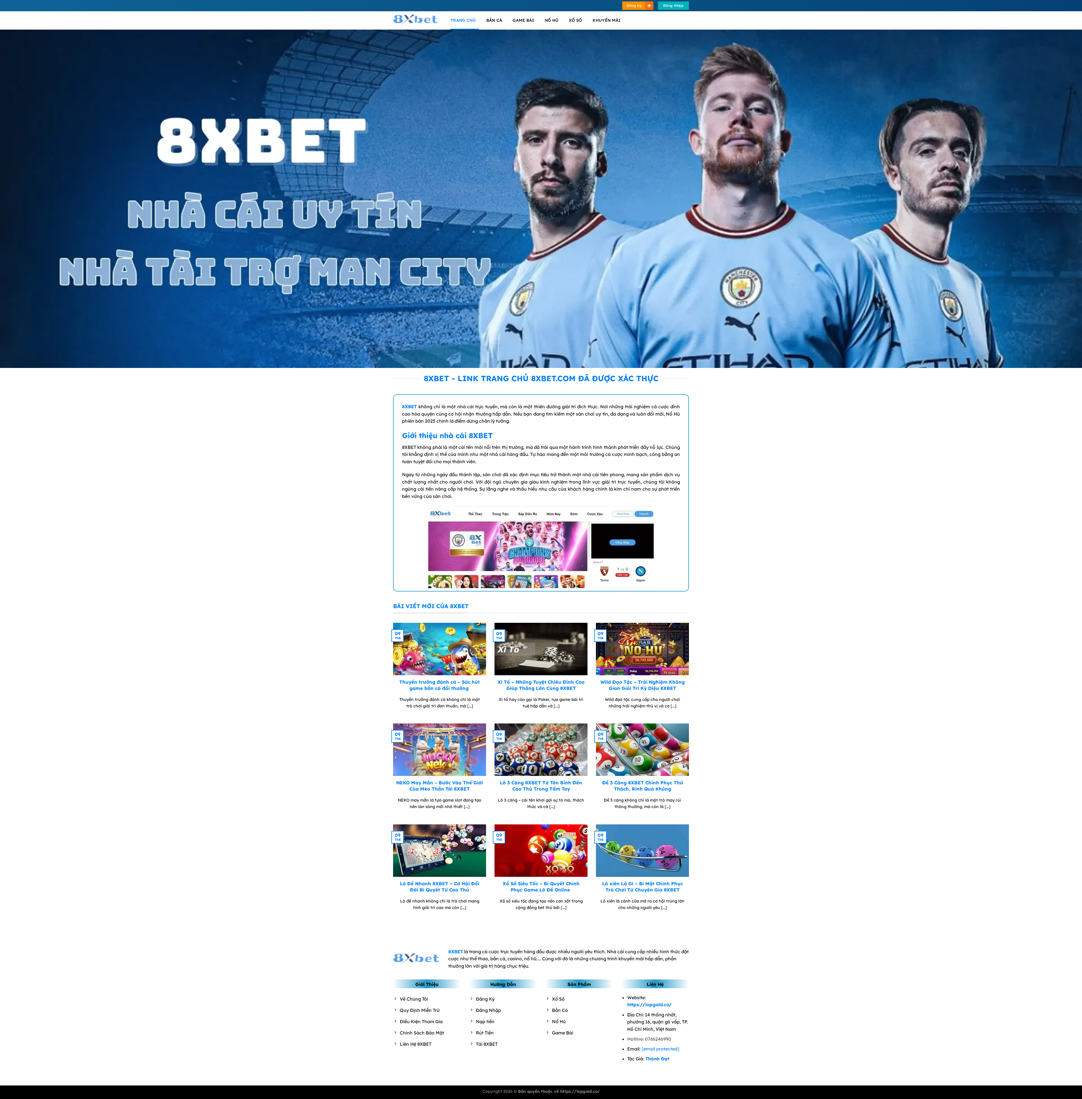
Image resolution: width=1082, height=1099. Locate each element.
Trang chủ (463, 20)
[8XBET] (417, 20)
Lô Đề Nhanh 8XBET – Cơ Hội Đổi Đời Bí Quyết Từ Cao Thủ (439, 886)
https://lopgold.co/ (649, 1004)
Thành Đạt (657, 1059)
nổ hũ (551, 20)
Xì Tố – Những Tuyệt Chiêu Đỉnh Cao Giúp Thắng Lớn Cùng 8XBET (541, 685)
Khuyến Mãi (607, 20)
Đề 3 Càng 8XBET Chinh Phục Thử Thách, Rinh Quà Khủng (642, 786)
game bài (523, 20)
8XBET (409, 406)
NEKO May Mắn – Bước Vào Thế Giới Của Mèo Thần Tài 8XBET (439, 786)
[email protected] (660, 1049)
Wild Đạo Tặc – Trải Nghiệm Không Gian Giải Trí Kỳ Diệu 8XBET (642, 685)
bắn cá (494, 20)
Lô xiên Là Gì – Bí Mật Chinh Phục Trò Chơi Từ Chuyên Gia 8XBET (642, 886)
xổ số (575, 20)
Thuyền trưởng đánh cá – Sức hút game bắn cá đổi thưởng (439, 685)
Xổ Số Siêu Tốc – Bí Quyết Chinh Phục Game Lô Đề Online (541, 886)
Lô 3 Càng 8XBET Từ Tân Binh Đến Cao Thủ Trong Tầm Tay (541, 786)
